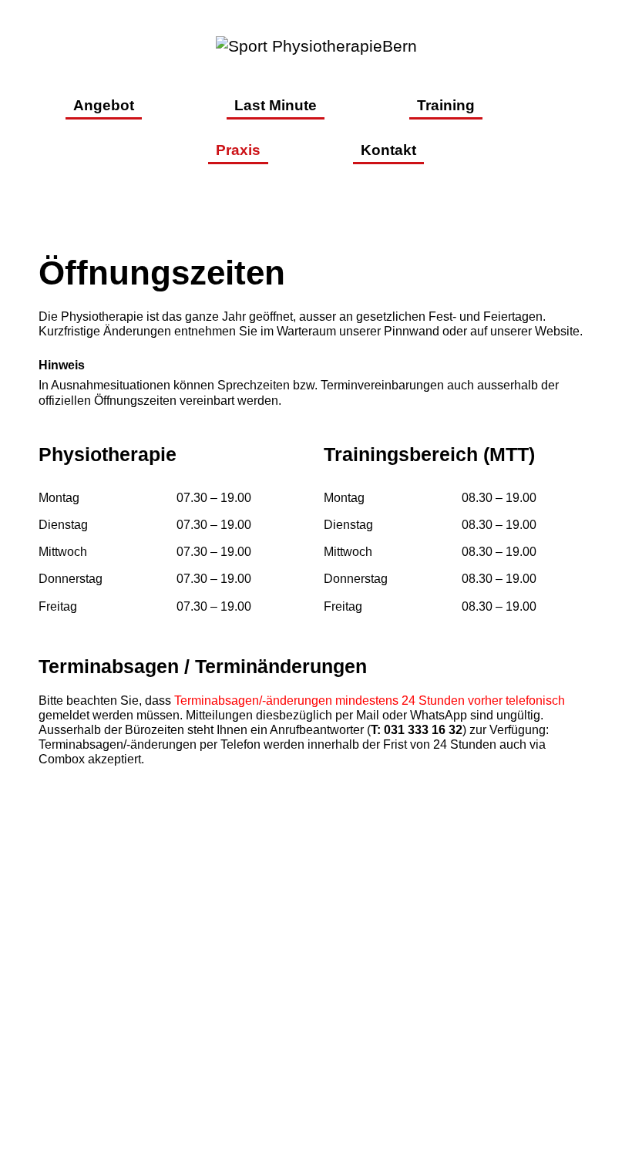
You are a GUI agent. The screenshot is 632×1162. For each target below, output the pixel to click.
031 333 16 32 (322, 1019)
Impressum (395, 1070)
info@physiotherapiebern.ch (316, 1043)
